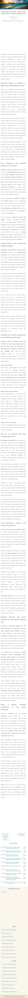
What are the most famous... (9, 957)
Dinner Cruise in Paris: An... (8, 988)
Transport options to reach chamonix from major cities (12, 855)
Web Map (4, 891)
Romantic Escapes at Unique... (9, 940)
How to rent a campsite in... (8, 950)
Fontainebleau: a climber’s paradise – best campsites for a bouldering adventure (13, 878)
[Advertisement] (14, 36)
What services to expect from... (9, 967)
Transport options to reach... (9, 971)
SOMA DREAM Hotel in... (8, 936)
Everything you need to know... (9, 964)
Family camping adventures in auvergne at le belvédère (13, 863)
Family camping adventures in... (10, 978)
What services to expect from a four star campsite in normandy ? (14, 851)
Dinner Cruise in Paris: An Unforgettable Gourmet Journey (5, 836)
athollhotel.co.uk (14, 17)
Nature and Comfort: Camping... (10, 953)
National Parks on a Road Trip (21, 834)
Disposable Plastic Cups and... (9, 929)
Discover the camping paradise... (10, 991)
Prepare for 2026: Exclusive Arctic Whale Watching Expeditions (14, 859)
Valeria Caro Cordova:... (8, 943)
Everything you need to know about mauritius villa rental (13, 848)
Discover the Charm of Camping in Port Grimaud (14, 882)
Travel (13, 18)
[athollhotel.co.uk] (14, 4)
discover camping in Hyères (9, 97)
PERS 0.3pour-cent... (7, 933)
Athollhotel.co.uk (12, 996)
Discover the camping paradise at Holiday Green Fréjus (14, 874)
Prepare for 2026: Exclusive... (9, 974)
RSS (22, 996)
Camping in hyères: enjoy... (8, 984)
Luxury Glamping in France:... (9, 946)
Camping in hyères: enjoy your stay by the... (13, 20)
